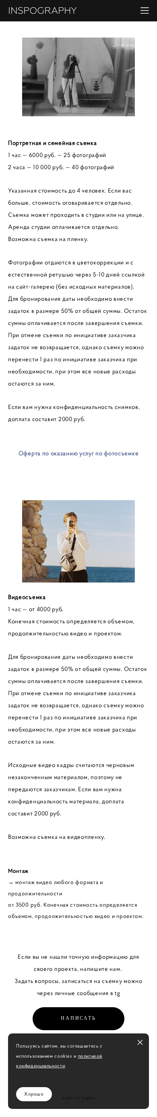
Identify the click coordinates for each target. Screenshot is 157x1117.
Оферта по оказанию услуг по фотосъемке (79, 453)
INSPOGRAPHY (42, 10)
